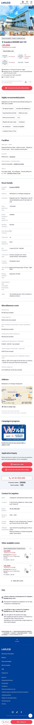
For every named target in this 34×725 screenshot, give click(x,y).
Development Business (7, 680)
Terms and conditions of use (8, 689)
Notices (4, 657)
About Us (4, 677)
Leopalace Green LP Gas (13, 173)
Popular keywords (6, 701)
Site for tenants (6, 665)
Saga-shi (13, 633)
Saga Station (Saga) (22, 633)
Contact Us (5, 673)
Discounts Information (8, 653)
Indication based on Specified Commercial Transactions (15, 692)
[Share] (26, 82)
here (25, 614)
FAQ (3, 669)
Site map (4, 703)
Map (24, 69)
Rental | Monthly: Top (6, 631)
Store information (6, 661)
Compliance (4, 686)
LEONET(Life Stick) (19, 164)
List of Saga (6, 633)
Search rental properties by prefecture (22, 631)
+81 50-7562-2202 (15, 508)
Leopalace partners (6, 695)
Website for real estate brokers (9, 698)
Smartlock (12, 156)
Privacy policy (5, 683)
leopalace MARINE (14, 187)
